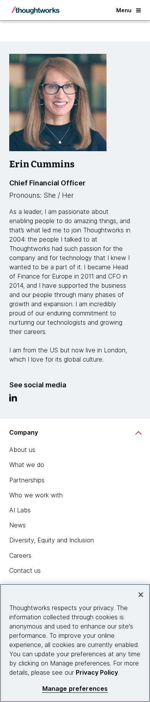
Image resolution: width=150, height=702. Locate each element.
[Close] (140, 594)
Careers (20, 555)
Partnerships (27, 480)
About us (22, 450)
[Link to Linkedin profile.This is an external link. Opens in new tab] (13, 399)
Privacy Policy (97, 672)
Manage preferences (75, 688)
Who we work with (36, 495)
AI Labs (20, 510)
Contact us (25, 570)
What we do (26, 465)
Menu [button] (124, 10)
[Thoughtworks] (35, 10)
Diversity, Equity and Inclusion (51, 540)
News (17, 525)
